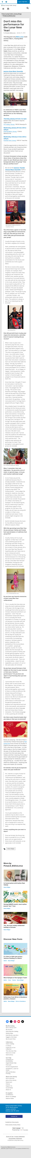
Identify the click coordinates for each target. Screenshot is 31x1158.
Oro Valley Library (9, 124)
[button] (2, 2)
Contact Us (14, 1116)
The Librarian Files (11, 1051)
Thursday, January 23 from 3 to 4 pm (15, 119)
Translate (25, 1130)
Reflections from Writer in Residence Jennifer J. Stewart (15, 998)
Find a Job (8, 1065)
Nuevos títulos (10, 1098)
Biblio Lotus (20, 37)
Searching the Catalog (12, 1031)
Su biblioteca (9, 1094)
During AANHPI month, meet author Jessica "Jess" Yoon (15, 905)
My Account (9, 1029)
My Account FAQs (11, 1039)
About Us (8, 1089)
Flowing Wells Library (10, 131)
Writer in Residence (21, 1001)
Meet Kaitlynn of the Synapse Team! (15, 978)
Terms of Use (10, 1136)
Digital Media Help (11, 1063)
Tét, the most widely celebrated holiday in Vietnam (14, 926)
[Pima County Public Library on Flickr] (11, 1021)
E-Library (8, 1045)
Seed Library (9, 1054)
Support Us (9, 1086)
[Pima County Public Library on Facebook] (7, 1021)
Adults (5, 960)
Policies (8, 1084)
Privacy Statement (19, 1136)
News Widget (10, 849)
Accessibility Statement (15, 1138)
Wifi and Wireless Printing (10, 1072)
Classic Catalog (10, 1043)
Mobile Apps (9, 1033)
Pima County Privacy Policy (12, 1124)
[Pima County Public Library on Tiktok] (22, 1021)
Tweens (14, 980)
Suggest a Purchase (11, 1037)
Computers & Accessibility (9, 1060)
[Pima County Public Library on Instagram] (15, 1021)
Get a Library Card (11, 1027)
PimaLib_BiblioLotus (9, 16)
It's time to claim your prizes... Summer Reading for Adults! (13, 957)
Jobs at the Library (11, 1080)
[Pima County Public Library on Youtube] (18, 1021)
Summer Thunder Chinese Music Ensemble (15, 169)
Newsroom (9, 1082)
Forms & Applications (12, 1066)
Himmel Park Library (10, 140)
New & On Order (10, 1053)
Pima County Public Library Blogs (12, 14)
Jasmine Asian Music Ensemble (13, 71)
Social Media (9, 1088)
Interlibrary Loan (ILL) (12, 1035)
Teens (9, 980)
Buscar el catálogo (11, 1096)
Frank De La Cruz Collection (10, 1048)
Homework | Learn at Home (12, 1069)
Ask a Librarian (10, 1078)
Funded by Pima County (12, 1122)
